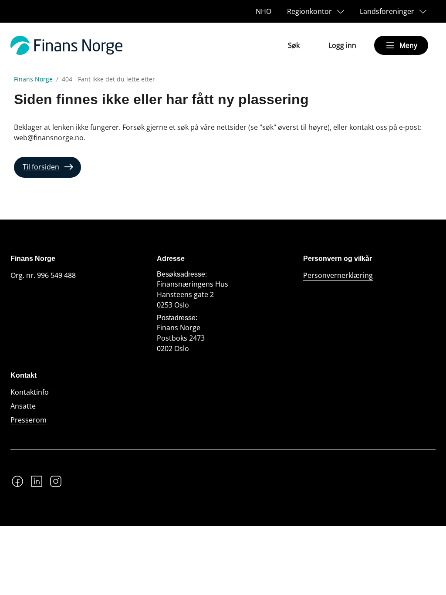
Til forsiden (41, 167)
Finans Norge (33, 79)
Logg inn (342, 45)
